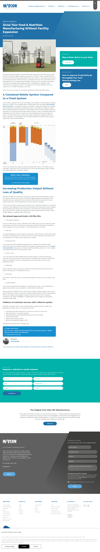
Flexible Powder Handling (21, 346)
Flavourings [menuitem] (5, 508)
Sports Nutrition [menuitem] (6, 505)
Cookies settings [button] (9, 546)
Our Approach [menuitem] (54, 510)
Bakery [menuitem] (4, 510)
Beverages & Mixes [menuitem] (7, 506)
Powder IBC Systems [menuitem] (56, 513)
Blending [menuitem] (21, 510)
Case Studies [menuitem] (38, 505)
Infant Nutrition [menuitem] (6, 512)
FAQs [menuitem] (36, 506)
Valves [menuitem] (20, 505)
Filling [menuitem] (20, 508)
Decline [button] (36, 546)
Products (51, 6)
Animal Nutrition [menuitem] (6, 513)
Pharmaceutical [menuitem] (6, 515)
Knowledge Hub (73, 6)
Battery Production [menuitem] (7, 519)
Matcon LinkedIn (84, 505)
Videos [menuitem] (36, 510)
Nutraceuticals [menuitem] (6, 520)
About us (50, 423)
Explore (9, 474)
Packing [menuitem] (20, 512)
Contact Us (85, 6)
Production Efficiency (47, 346)
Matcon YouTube (88, 505)
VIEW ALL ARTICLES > (10, 21)
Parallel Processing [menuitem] (55, 506)
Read (66, 84)
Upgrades (70, 515)
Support (70, 517)
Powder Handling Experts (36, 6)
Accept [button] (24, 546)
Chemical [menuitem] (5, 517)
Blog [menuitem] (36, 508)
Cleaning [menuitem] (21, 513)
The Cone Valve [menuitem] (54, 508)
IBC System (10, 346)
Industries (61, 6)
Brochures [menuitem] (37, 512)
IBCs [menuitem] (20, 506)
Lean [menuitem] (52, 505)
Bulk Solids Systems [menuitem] (56, 512)
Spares (69, 514)
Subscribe (68, 62)
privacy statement (51, 541)
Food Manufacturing (35, 346)
